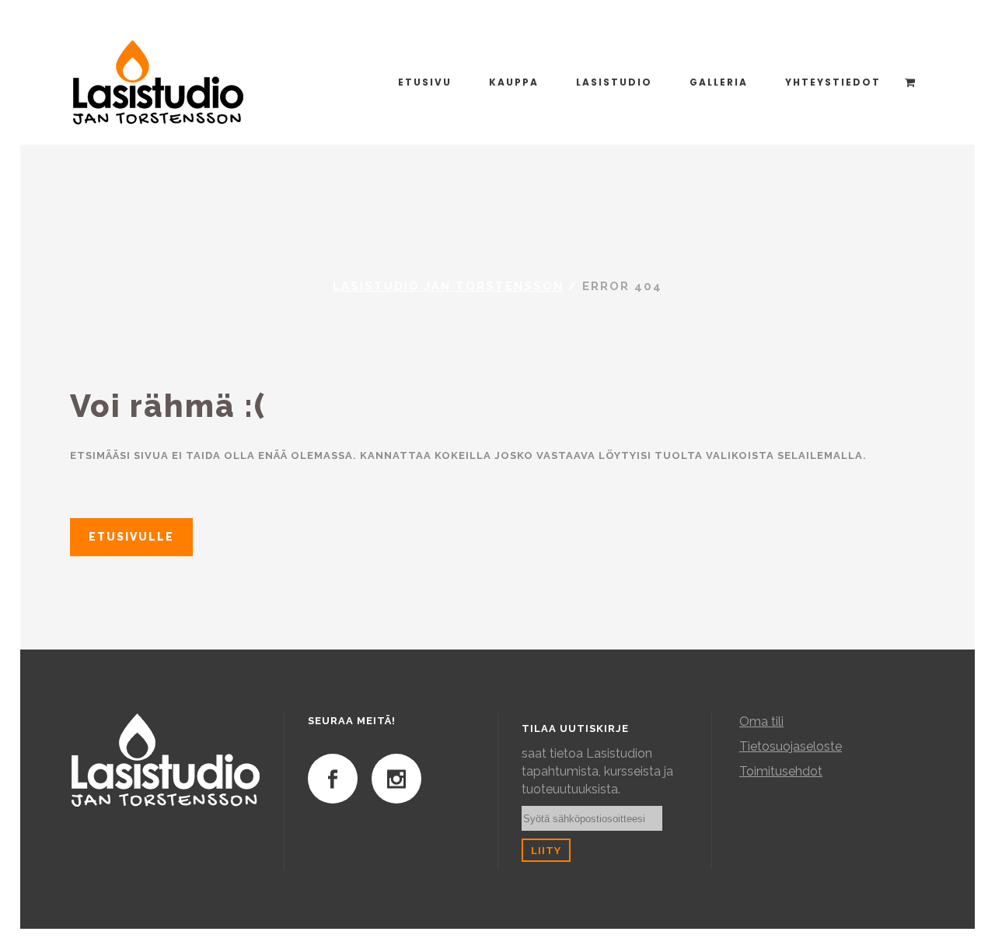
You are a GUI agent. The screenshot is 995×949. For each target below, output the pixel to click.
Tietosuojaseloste (790, 746)
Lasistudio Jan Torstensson (448, 286)
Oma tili (761, 721)
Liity (546, 850)
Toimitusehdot (780, 771)
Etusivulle (131, 537)
